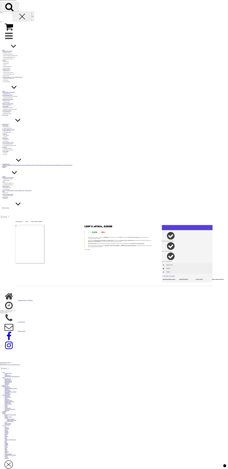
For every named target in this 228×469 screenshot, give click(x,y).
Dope (6, 435)
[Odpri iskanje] (9, 7)
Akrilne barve (5, 165)
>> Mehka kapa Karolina (6, 113)
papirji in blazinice (45, 165)
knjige (3, 181)
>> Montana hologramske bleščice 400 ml (10, 55)
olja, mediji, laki (65, 165)
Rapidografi (4, 147)
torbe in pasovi (5, 197)
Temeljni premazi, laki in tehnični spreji (12, 376)
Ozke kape (7, 384)
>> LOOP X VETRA (5, 75)
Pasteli (6, 404)
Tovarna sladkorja (8, 453)
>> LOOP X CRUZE (5, 70)
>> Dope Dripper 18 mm (6, 132)
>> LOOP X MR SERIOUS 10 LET (8, 74)
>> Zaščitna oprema (28, 190)
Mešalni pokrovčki (8, 382)
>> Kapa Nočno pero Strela (7, 98)
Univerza (6, 457)
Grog (6, 437)
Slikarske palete (8, 402)
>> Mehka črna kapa (6, 100)
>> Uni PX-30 (4, 153)
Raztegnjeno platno (8, 400)
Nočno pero (7, 383)
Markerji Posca (5, 138)
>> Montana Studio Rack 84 (7, 195)
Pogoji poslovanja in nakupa (5, 362)
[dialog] (114, 417)
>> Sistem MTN (5, 193)
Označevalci (4, 134)
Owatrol (6, 447)
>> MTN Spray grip (5, 189)
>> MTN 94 (4, 65)
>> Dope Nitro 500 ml (6, 68)
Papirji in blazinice (8, 403)
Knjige (6, 415)
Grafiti (6, 374)
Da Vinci (6, 434)
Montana (6, 444)
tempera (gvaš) (59, 165)
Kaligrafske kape (8, 378)
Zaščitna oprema (10, 421)
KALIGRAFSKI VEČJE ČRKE (8, 92)
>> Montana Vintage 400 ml (7, 54)
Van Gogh (7, 458)
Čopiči (15, 165)
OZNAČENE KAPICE (6, 110)
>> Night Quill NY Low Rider (7, 107)
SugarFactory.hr (19, 221)
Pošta (6, 448)
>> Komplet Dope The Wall (7, 178)
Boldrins (6, 431)
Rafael (6, 449)
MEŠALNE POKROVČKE (7, 103)
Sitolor (6, 452)
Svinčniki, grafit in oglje (9, 401)
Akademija (7, 427)
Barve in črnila (5, 125)
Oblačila (6, 417)
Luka (6, 441)
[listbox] (5, 217)
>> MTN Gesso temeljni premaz (8, 78)
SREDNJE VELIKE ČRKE (7, 99)
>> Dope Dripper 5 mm (6, 131)
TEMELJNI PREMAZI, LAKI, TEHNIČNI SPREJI (12, 77)
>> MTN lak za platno (6, 81)
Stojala (55, 165)
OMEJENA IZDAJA (6, 69)
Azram (6, 429)
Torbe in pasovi (8, 424)
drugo (3, 191)
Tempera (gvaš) (8, 408)
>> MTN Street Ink (5, 126)
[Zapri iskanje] (22, 16)
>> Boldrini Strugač (5, 180)
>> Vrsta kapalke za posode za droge (9, 145)
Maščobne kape (8, 379)
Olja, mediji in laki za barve (10, 409)
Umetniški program (6, 395)
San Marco (7, 451)
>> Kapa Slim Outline (6, 112)
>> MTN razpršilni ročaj (6, 187)
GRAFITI (4, 60)
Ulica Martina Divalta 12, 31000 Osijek (25, 300)
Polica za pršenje (8, 423)
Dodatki (3, 413)
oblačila (3, 190)
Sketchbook (4, 411)
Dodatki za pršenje (8, 416)
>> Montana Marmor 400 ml (7, 59)
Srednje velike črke (8, 380)
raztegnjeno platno (24, 165)
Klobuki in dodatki (10, 419)
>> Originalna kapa (5, 102)
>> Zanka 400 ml (5, 63)
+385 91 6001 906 (21, 322)
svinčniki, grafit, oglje (32, 165)
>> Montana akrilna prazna (7, 144)
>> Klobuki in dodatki (9, 190)
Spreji (27, 221)
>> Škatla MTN (5, 198)
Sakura (6, 450)
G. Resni (6, 445)
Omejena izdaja (8, 375)
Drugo (6, 422)
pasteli (50, 165)
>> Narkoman (4, 137)
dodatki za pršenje (5, 186)
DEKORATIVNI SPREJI (7, 51)
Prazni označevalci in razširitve (8, 142)
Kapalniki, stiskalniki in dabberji (8, 129)
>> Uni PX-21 (4, 154)
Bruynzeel (7, 432)
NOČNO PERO (5, 106)
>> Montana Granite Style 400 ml (8, 57)
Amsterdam (7, 428)
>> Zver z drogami (5, 135)
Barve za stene (5, 385)
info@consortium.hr (21, 331)
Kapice (3, 377)
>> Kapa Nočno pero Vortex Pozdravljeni (10, 96)
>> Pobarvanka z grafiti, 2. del (7, 183)
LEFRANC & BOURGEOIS (10, 439)
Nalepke (4, 412)
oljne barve (70, 165)
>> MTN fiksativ (5, 80)
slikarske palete (39, 165)
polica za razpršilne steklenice (7, 194)
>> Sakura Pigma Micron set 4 (8, 150)
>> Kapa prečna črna (6, 93)
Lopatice (52, 165)
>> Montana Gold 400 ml (7, 66)
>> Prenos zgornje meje (6, 105)
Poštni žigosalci (8, 390)
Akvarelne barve (11, 165)
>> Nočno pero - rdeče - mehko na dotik (9, 109)
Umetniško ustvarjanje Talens (10, 455)
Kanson (6, 433)
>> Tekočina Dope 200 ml (7, 128)
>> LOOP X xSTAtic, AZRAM (7, 72)
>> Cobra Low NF (5, 61)
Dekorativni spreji (8, 373)
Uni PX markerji (8, 393)
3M (5, 426)
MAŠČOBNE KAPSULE (7, 95)
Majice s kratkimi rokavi (11, 420)
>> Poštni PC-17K (5, 139)
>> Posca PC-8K (5, 141)
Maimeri (6, 443)
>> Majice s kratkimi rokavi (19, 190)
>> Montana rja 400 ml (6, 52)
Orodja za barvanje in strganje (8, 177)
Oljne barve (7, 410)
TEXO (6, 456)
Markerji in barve (5, 386)
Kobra (6, 438)
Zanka (6, 440)
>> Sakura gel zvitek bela (7, 148)
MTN (6, 446)
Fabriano (6, 436)
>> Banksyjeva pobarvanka (7, 184)
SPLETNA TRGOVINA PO (10, 364)
